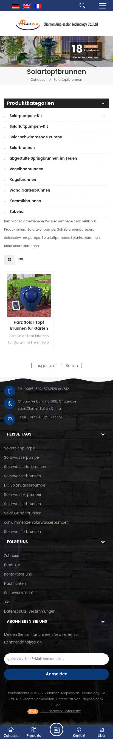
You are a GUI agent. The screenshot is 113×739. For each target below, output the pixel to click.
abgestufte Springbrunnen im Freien (43, 159)
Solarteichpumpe (19, 448)
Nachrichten (15, 584)
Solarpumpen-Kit (26, 116)
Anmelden (56, 674)
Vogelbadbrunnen (26, 169)
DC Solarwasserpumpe (24, 485)
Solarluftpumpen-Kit (29, 127)
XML (7, 602)
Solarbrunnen (22, 148)
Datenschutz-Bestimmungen (29, 612)
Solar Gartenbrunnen (22, 513)
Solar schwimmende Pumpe (36, 137)
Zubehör (17, 212)
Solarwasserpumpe (21, 458)
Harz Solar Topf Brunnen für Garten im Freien (29, 326)
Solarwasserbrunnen (22, 476)
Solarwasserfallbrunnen (25, 467)
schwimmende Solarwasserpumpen (36, 523)
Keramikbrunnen (25, 201)
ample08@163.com (46, 417)
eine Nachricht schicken (56, 729)
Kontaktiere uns (18, 574)
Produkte (12, 565)
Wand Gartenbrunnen (30, 190)
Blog (57, 705)
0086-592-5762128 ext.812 (47, 389)
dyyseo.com (93, 699)
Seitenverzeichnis (19, 593)
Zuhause (38, 79)
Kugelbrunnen (23, 180)
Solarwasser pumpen (23, 495)
